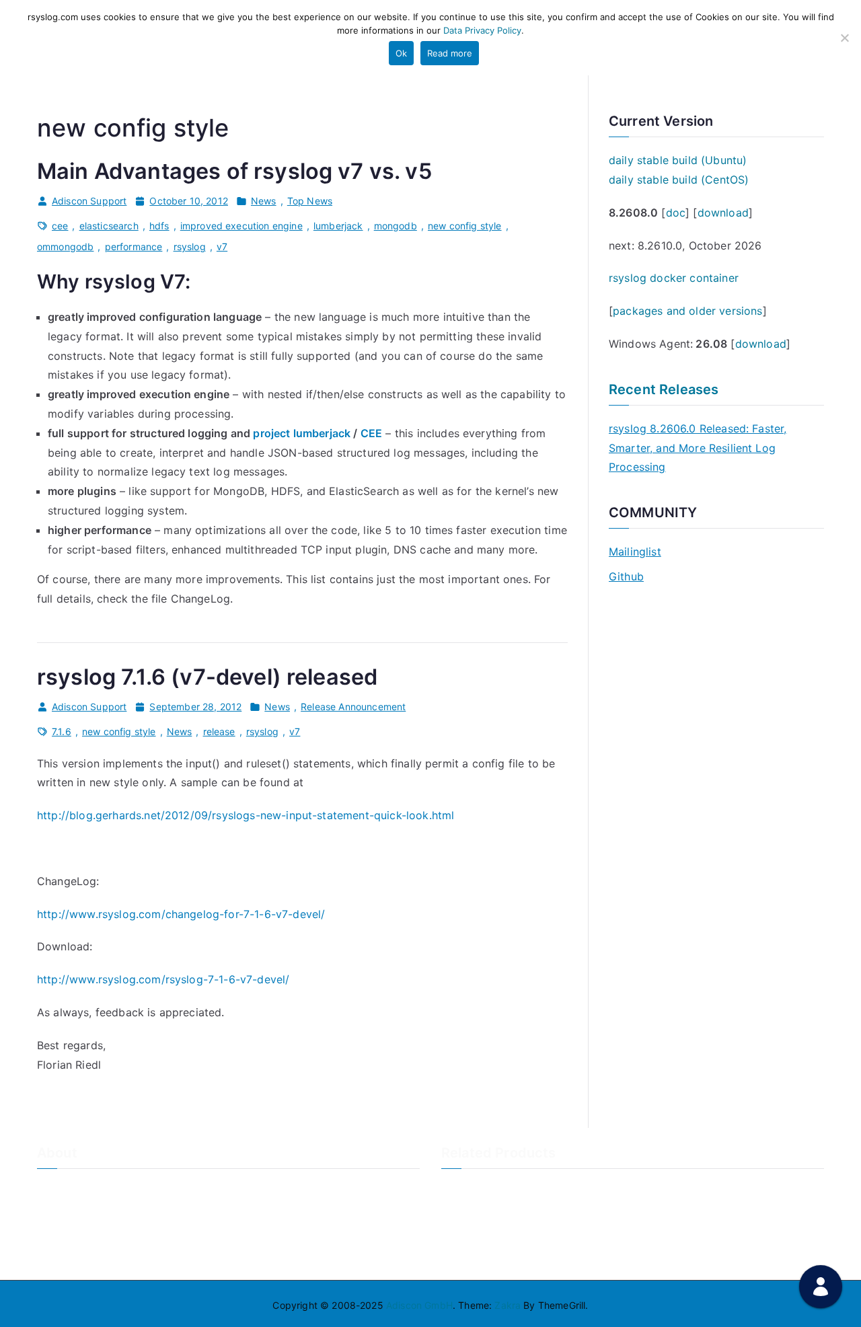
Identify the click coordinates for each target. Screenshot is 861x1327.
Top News (309, 200)
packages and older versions (687, 310)
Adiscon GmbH (419, 1305)
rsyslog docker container (674, 278)
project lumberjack (301, 433)
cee (60, 225)
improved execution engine (241, 225)
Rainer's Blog (66, 1255)
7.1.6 (61, 731)
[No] (844, 37)
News (263, 200)
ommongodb (65, 246)
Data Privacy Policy (482, 30)
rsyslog (190, 246)
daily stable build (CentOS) (679, 179)
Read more (449, 53)
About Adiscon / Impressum (99, 1188)
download (723, 212)
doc (675, 212)
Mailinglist (635, 551)
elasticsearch (109, 225)
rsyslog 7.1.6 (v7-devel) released (207, 677)
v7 (222, 246)
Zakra (507, 1305)
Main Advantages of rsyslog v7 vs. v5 (234, 171)
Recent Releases (663, 389)
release (219, 731)
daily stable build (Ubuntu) (678, 160)
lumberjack (338, 225)
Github (626, 576)
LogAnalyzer (469, 1188)
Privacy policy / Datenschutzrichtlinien (123, 1233)
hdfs (159, 225)
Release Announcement (353, 706)
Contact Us (62, 1211)
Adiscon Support (89, 200)
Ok (401, 53)
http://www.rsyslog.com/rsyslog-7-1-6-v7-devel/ (163, 979)
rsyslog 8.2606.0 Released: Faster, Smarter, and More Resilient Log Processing (697, 448)
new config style (465, 225)
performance (134, 246)
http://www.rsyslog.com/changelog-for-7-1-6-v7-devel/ (181, 914)
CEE (371, 433)
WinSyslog (464, 1211)
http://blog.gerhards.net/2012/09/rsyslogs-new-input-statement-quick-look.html (245, 815)
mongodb (395, 225)
